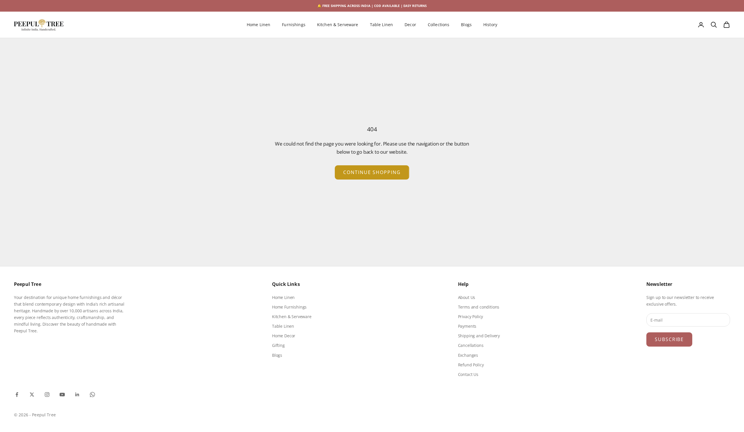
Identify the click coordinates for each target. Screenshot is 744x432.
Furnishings (293, 25)
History (490, 25)
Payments (467, 326)
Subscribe (669, 339)
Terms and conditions (479, 307)
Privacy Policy (470, 316)
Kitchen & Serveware (337, 25)
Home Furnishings (289, 307)
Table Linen (381, 25)
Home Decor (283, 335)
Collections (439, 25)
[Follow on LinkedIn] (77, 394)
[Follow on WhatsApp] (92, 394)
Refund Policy (471, 365)
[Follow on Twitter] (32, 394)
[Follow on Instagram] (47, 394)
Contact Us (468, 374)
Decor (410, 25)
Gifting (278, 345)
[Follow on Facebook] (17, 394)
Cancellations (471, 345)
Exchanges (468, 355)
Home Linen (258, 25)
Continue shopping (372, 172)
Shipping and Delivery (479, 335)
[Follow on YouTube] (62, 394)
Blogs (466, 25)
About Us (466, 297)
